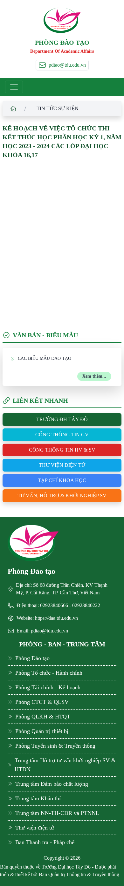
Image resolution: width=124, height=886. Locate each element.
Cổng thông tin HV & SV (62, 450)
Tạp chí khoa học (62, 480)
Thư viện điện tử (62, 465)
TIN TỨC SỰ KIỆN (58, 108)
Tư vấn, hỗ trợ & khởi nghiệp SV (62, 495)
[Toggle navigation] (14, 87)
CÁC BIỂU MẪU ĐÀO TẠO (44, 358)
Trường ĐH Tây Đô (62, 419)
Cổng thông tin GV (62, 434)
